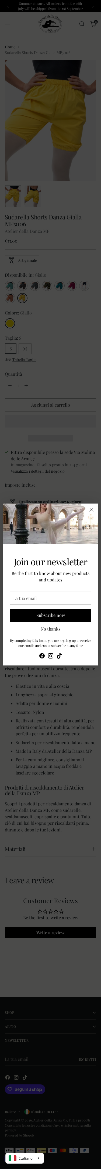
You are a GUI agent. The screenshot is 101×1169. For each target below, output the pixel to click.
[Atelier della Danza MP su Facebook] (42, 657)
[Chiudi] (91, 510)
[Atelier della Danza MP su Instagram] (50, 657)
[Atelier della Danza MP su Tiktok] (59, 657)
